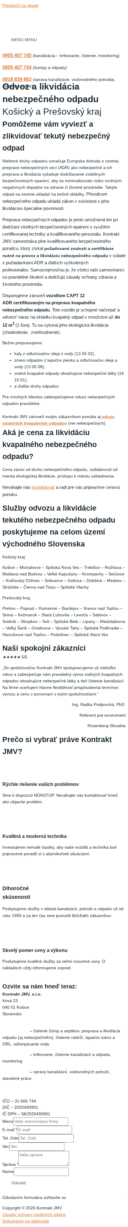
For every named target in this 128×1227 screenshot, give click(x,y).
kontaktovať (43, 487)
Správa (10, 1164)
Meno (7, 1121)
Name (8, 1171)
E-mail (9, 1130)
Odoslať (18, 1183)
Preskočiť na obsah (20, 5)
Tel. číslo (10, 1138)
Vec (5, 1146)
